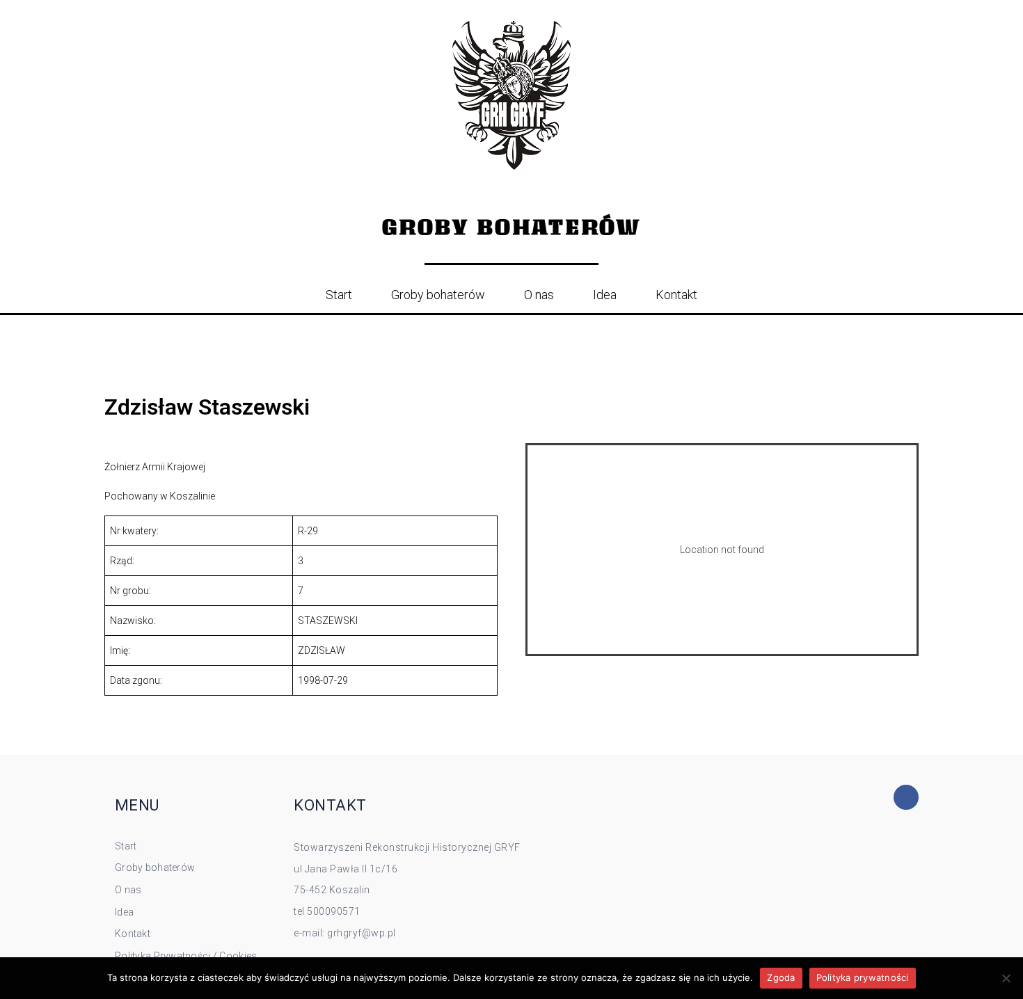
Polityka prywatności (862, 977)
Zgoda (781, 977)
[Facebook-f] (906, 797)
